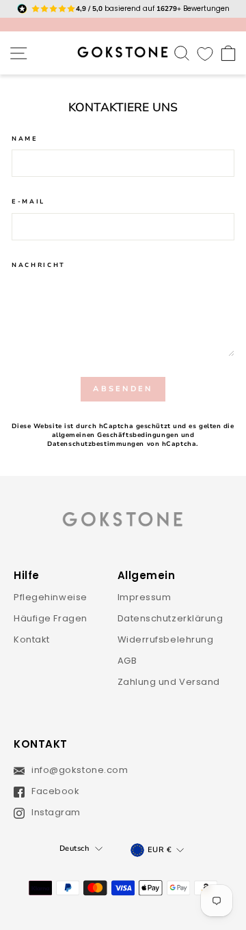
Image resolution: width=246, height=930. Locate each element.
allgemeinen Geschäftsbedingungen (115, 435)
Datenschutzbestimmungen (95, 444)
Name (25, 139)
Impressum (145, 597)
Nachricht (39, 265)
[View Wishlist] (205, 53)
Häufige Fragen (50, 618)
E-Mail (28, 201)
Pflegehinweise (50, 597)
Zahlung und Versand (169, 681)
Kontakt (32, 639)
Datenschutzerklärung (170, 618)
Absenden (122, 389)
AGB (127, 660)
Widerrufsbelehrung (166, 639)
